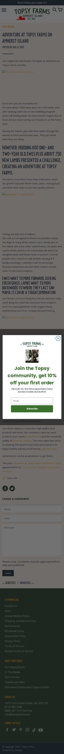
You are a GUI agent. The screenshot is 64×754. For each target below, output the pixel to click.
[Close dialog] (58, 338)
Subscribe (32, 408)
